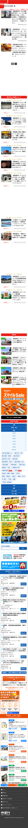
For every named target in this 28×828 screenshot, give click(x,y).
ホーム (3, 789)
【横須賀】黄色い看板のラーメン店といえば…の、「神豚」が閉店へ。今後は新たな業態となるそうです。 (19, 135)
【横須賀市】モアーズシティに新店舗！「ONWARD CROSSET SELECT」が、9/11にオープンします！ (19, 295)
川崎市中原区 (22, 464)
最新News (12, 9)
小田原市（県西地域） (7, 482)
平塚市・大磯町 (12, 479)
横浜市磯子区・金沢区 (7, 461)
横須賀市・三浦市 (6, 467)
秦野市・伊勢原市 (6, 476)
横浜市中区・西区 (19, 453)
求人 (18, 9)
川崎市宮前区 (13, 464)
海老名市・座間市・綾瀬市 (8, 473)
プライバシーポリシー (7, 804)
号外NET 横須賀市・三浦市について (10, 807)
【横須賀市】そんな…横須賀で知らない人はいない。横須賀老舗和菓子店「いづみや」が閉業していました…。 (19, 106)
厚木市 (18, 473)
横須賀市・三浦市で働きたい (14, 571)
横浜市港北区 (17, 456)
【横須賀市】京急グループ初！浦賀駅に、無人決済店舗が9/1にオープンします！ (19, 349)
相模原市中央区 (16, 467)
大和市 (17, 470)
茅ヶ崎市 (4, 479)
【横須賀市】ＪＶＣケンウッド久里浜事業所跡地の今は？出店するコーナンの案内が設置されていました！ (19, 280)
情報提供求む (5, 795)
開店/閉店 (23, 9)
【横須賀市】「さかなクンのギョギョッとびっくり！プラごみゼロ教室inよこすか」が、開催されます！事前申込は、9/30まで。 (19, 361)
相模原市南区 (7, 470)
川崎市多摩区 (5, 464)
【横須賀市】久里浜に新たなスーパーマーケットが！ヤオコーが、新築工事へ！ (19, 369)
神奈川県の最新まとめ (7, 453)
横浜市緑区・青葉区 (6, 456)
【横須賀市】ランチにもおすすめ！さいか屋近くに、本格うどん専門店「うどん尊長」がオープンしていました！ (19, 179)
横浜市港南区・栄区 (19, 461)
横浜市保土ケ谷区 (6, 459)
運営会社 (4, 792)
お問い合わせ (5, 801)
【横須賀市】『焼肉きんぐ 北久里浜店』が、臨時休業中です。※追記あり (19, 235)
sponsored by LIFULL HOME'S (14, 716)
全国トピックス (4, 9)
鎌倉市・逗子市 (21, 476)
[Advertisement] (14, 81)
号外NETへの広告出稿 (7, 798)
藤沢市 (14, 476)
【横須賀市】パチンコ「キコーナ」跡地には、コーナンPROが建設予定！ (19, 340)
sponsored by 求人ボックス (14, 573)
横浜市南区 (15, 459)
